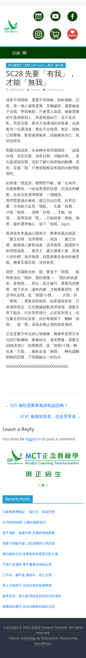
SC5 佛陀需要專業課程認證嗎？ (36, 405)
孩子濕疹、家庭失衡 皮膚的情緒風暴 (29, 533)
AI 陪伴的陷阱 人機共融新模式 (24, 522)
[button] (11, 53)
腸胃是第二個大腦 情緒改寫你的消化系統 (32, 596)
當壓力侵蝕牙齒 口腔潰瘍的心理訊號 (29, 543)
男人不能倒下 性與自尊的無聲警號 (27, 585)
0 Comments (55, 90)
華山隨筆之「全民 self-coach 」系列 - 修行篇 (36, 65)
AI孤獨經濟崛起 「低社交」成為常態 (29, 511)
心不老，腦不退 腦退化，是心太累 (27, 575)
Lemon (36, 90)
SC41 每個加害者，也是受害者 (50, 416)
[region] (43, 466)
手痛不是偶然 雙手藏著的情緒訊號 (27, 564)
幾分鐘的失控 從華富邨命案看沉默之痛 (30, 554)
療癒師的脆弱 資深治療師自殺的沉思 (29, 606)
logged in (33, 438)
